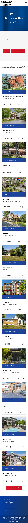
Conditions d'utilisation (15, 518)
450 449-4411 (8, 503)
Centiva (17, 521)
